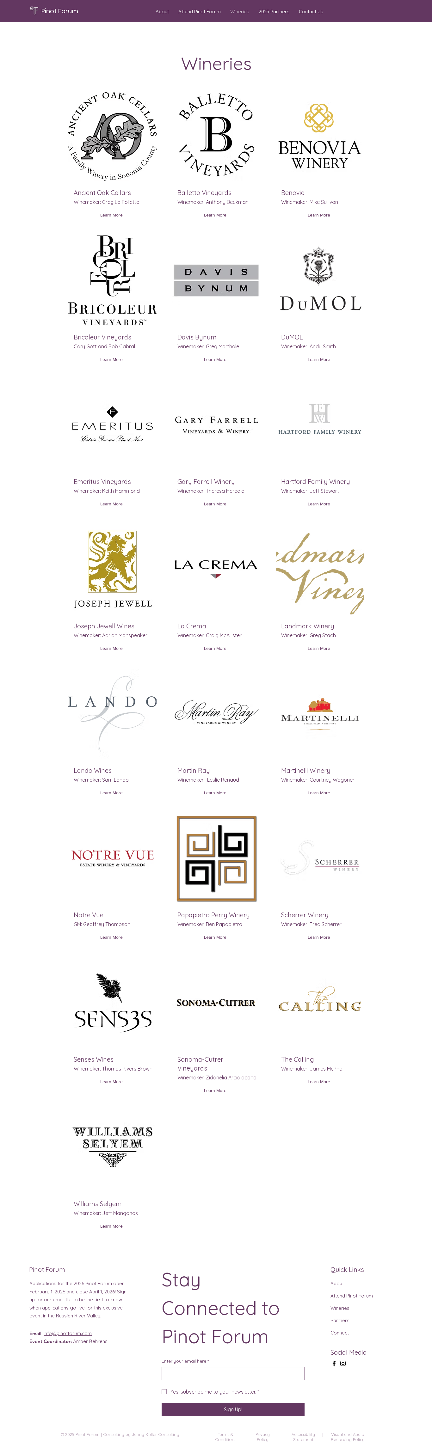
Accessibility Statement (303, 1437)
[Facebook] (334, 1363)
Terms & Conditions (225, 1437)
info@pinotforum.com (68, 1333)
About (337, 1283)
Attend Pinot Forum (351, 1296)
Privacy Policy (263, 1437)
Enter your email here (185, 1361)
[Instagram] (343, 1363)
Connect (339, 1333)
